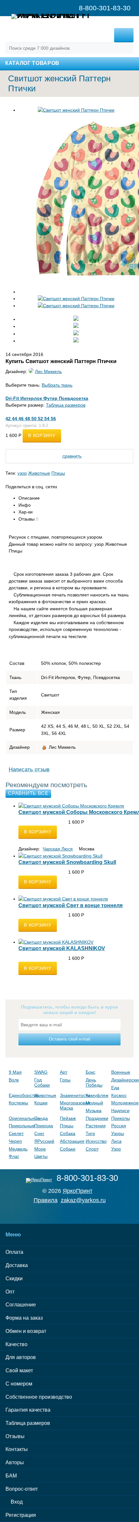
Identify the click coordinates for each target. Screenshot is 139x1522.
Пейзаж (68, 1118)
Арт (63, 1072)
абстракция (71, 1141)
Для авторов (20, 1357)
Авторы (14, 1462)
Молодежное (122, 1102)
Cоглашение (20, 1304)
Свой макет (19, 1370)
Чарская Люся (58, 848)
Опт (10, 1291)
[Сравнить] (20, 842)
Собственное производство (38, 1397)
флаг (14, 1156)
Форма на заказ (24, 1318)
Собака (67, 1133)
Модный (94, 1102)
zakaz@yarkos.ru (83, 1200)
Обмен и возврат (25, 1331)
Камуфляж (97, 1095)
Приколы (120, 1118)
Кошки (41, 1102)
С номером (18, 1383)
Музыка (94, 1110)
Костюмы (18, 1102)
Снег (39, 1133)
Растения (96, 1125)
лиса (116, 1141)
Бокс (90, 1072)
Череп (15, 1141)
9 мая (15, 1072)
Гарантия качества (27, 1410)
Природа (43, 1125)
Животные (39, 473)
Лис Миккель (48, 371)
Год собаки (42, 1082)
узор (22, 473)
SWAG (41, 1072)
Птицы (58, 473)
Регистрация (20, 1515)
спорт (92, 1149)
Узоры (117, 1133)
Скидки (14, 1278)
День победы (94, 1082)
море (40, 1149)
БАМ (11, 1475)
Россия (118, 1125)
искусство (96, 1141)
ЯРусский (44, 1141)
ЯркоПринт (77, 1191)
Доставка (16, 1265)
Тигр (90, 1133)
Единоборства (20, 1095)
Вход (16, 1502)
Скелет (16, 1133)
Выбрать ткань (57, 385)
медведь (18, 1149)
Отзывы (15, 1436)
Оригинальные (20, 1118)
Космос (119, 1095)
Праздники (97, 1118)
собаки (67, 1149)
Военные (120, 1072)
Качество (16, 1344)
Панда (41, 1118)
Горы (65, 1079)
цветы (41, 1156)
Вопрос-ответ (21, 1489)
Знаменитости (71, 1095)
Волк (14, 1079)
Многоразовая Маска (71, 1105)
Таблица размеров (65, 405)
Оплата (14, 1252)
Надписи (120, 1110)
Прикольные (20, 1125)
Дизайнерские (122, 1079)
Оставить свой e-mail (69, 1039)
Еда (115, 1087)
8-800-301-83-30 (87, 1177)
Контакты (16, 1449)
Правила (46, 1200)
